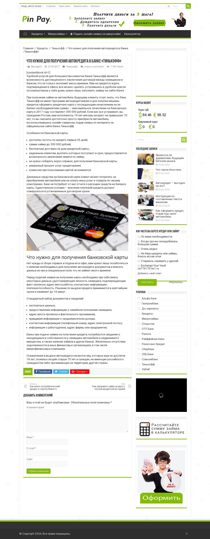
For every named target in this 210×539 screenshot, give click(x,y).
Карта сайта (64, 6)
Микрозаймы (56, 33)
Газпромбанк (150, 303)
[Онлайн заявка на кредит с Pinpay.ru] (37, 18)
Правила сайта (80, 6)
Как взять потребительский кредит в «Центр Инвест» (45, 386)
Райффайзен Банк (153, 339)
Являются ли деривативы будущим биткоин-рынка (170, 158)
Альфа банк (149, 298)
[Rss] (169, 6)
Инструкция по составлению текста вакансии (169, 199)
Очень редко (148, 248)
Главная (25, 33)
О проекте (51, 6)
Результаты (176, 282)
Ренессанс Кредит (153, 344)
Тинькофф (58, 48)
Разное (146, 334)
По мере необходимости (156, 236)
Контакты (95, 6)
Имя (30, 437)
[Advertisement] (162, 73)
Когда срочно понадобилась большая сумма (158, 243)
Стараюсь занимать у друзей (159, 260)
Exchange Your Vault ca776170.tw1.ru (152, 267)
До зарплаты (150, 308)
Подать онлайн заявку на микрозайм (97, 33)
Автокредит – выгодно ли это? (170, 184)
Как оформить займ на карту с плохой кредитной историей (108, 386)
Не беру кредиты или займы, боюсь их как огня (157, 255)
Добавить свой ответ (150, 273)
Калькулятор (132, 33)
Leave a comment (94, 66)
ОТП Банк (148, 328)
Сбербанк (148, 349)
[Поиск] (188, 6)
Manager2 (36, 66)
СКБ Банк (148, 354)
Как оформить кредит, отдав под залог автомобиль (170, 213)
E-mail (31, 448)
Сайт (30, 459)
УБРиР (146, 369)
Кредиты (37, 33)
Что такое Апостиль (168, 169)
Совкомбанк (150, 359)
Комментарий (35, 407)
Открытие (148, 323)
